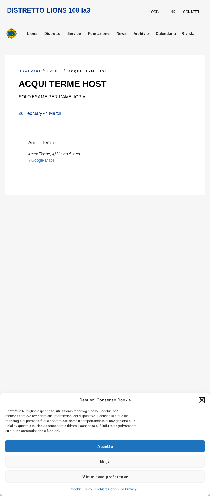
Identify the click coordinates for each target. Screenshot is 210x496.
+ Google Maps (41, 160)
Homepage (30, 71)
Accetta (105, 446)
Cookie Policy (81, 489)
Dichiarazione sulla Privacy (116, 489)
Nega (105, 461)
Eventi (54, 71)
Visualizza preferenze (105, 476)
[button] (202, 400)
